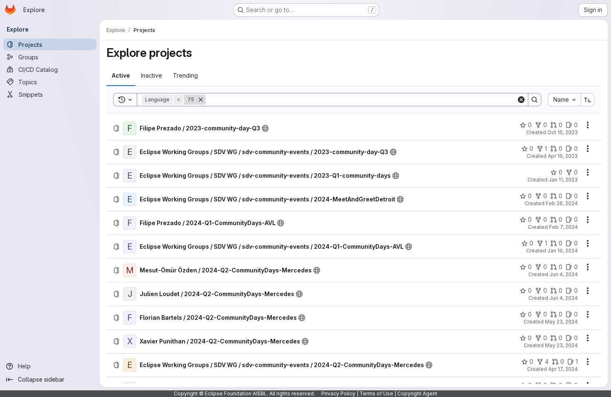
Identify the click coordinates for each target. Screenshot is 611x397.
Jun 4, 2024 (563, 274)
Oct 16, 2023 (562, 132)
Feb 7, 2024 (563, 227)
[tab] (121, 75)
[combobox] (564, 99)
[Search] (534, 99)
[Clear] (521, 100)
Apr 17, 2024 (563, 369)
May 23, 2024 (561, 322)
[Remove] (201, 100)
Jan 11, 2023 (563, 179)
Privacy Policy (338, 393)
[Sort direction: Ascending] (587, 99)
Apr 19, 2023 (563, 156)
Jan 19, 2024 (562, 251)
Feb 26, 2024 (562, 203)
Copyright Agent (417, 393)
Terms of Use (376, 393)
